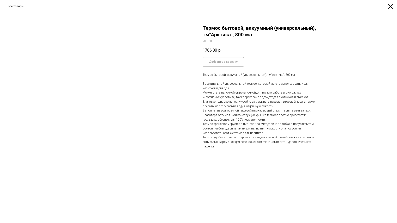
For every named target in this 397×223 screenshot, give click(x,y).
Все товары (16, 6)
